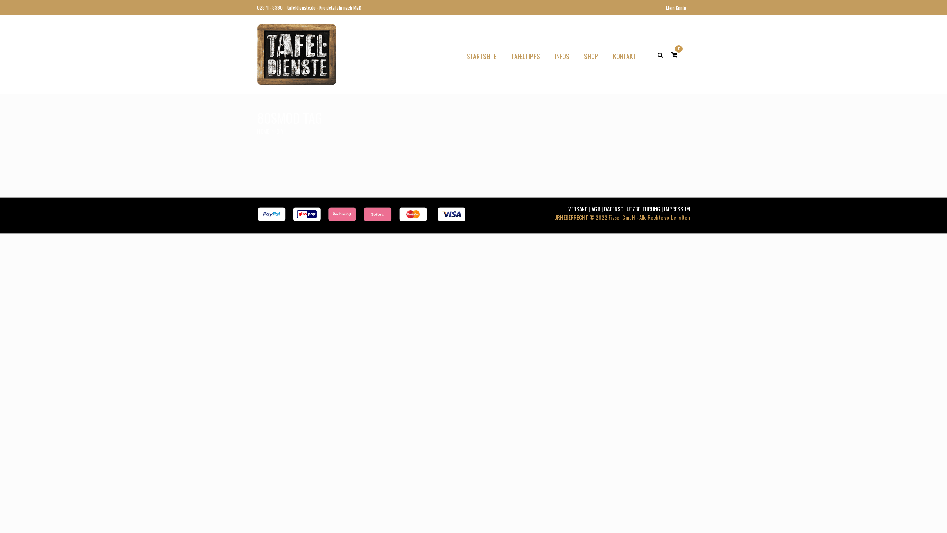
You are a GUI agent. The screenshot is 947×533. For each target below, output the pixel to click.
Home (263, 131)
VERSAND (578, 209)
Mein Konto (676, 7)
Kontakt (624, 56)
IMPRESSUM (677, 209)
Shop (591, 56)
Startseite (481, 56)
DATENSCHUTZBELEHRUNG (632, 209)
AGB (596, 209)
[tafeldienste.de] (296, 53)
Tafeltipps (525, 56)
